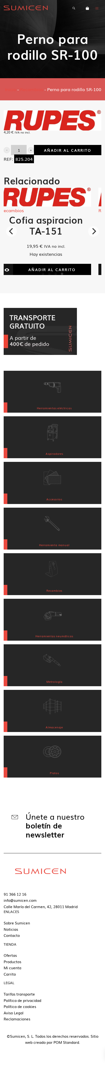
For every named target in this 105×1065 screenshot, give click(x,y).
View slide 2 (49, 274)
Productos (12, 961)
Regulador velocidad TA (55, 225)
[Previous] (11, 231)
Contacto (12, 935)
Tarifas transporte (19, 994)
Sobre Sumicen (17, 922)
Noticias (11, 929)
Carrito (10, 974)
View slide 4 (62, 274)
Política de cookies (20, 1006)
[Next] (93, 231)
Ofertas (10, 955)
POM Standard (66, 1042)
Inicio (10, 89)
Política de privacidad (22, 1000)
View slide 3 (55, 274)
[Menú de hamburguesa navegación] (97, 8)
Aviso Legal (13, 1012)
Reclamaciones (17, 1018)
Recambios (31, 89)
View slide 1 (43, 274)
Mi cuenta (12, 967)
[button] (7, 150)
